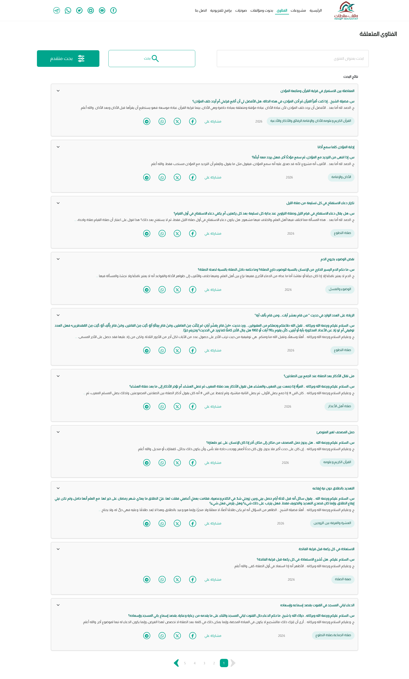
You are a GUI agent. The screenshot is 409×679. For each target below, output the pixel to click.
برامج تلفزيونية (221, 10)
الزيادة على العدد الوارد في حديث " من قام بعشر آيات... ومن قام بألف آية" (304, 315)
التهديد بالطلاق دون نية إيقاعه (333, 488)
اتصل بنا (201, 10)
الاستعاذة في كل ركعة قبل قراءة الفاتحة (326, 549)
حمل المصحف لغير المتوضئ (335, 432)
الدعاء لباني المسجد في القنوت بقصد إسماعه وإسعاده (317, 605)
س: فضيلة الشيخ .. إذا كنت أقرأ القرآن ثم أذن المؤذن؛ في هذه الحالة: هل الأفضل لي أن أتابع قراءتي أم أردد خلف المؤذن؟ (273, 101)
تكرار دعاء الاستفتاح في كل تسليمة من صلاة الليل (320, 203)
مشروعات (298, 10)
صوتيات (241, 10)
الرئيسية (316, 10)
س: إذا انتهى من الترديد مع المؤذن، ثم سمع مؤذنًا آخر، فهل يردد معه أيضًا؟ (303, 157)
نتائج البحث (350, 76)
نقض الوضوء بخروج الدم (337, 259)
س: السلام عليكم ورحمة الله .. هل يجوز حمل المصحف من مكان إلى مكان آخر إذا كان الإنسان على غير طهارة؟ (280, 442)
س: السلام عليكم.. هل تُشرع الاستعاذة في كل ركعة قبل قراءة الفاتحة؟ (305, 559)
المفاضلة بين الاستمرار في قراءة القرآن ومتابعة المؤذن (317, 91)
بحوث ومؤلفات (261, 10)
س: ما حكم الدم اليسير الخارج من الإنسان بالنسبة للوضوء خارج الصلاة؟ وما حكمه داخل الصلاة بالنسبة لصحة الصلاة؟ (276, 269)
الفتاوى (282, 10)
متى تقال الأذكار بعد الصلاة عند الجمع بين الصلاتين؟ (319, 376)
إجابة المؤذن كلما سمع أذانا (336, 147)
